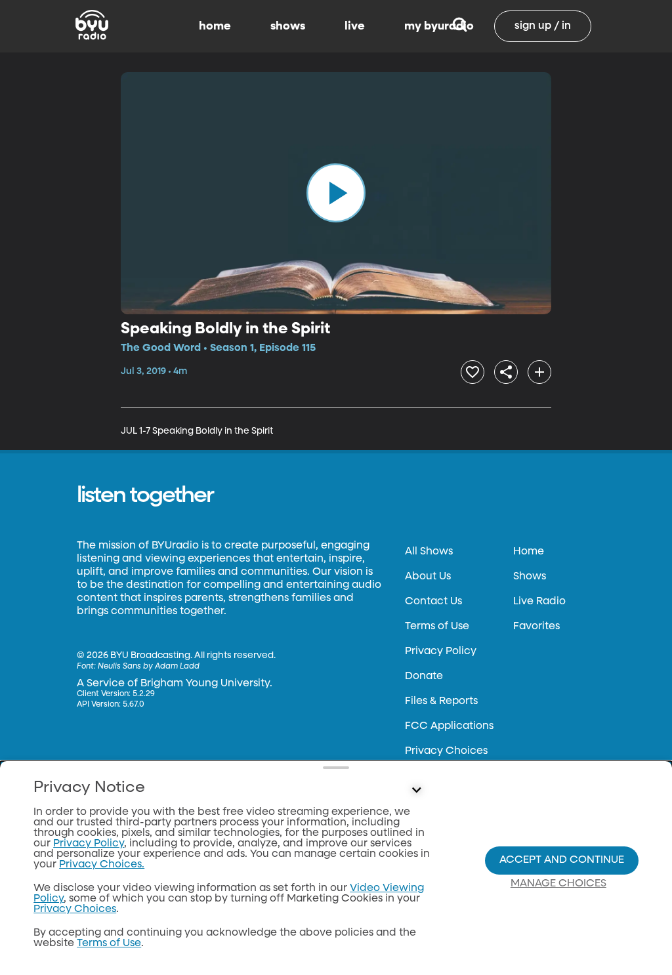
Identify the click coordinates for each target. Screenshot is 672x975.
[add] (539, 372)
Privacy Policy (440, 651)
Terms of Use (437, 626)
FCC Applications (449, 726)
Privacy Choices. (101, 865)
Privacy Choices (446, 751)
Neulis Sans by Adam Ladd (149, 667)
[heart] (472, 372)
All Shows (429, 552)
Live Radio (539, 601)
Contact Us (433, 601)
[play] (336, 192)
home (215, 26)
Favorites (536, 626)
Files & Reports (441, 701)
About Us (428, 576)
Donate (424, 676)
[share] (506, 372)
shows (287, 26)
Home (528, 552)
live (355, 26)
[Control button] (416, 790)
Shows (529, 576)
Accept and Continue (561, 860)
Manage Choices (558, 884)
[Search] (459, 26)
